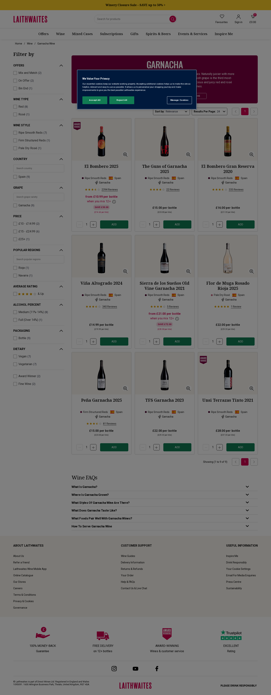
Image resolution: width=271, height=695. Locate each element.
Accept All (94, 100)
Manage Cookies (179, 100)
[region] (137, 90)
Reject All (122, 100)
